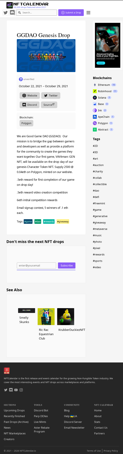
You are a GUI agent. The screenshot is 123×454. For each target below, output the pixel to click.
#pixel (96, 248)
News (7, 427)
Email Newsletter (74, 427)
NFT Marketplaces (15, 433)
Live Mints (40, 422)
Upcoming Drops (14, 410)
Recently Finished (14, 416)
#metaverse (100, 229)
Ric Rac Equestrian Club (46, 334)
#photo (97, 241)
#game (28, 221)
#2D (95, 146)
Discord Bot (41, 410)
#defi (96, 197)
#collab (97, 178)
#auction (98, 165)
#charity (98, 171)
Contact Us (100, 427)
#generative (100, 216)
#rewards (49, 221)
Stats (97, 422)
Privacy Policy (111, 450)
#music (97, 235)
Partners (99, 433)
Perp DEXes (41, 416)
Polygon (26, 123)
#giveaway (63, 221)
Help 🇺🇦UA (70, 416)
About (98, 416)
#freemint (99, 203)
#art (95, 158)
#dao (38, 221)
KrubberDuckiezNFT (66, 330)
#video (97, 267)
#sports (97, 261)
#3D (95, 152)
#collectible (100, 184)
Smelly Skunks (24, 320)
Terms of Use (94, 450)
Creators (9, 439)
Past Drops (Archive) (16, 422)
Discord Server (73, 422)
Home (98, 410)
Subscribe (67, 265)
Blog (67, 410)
